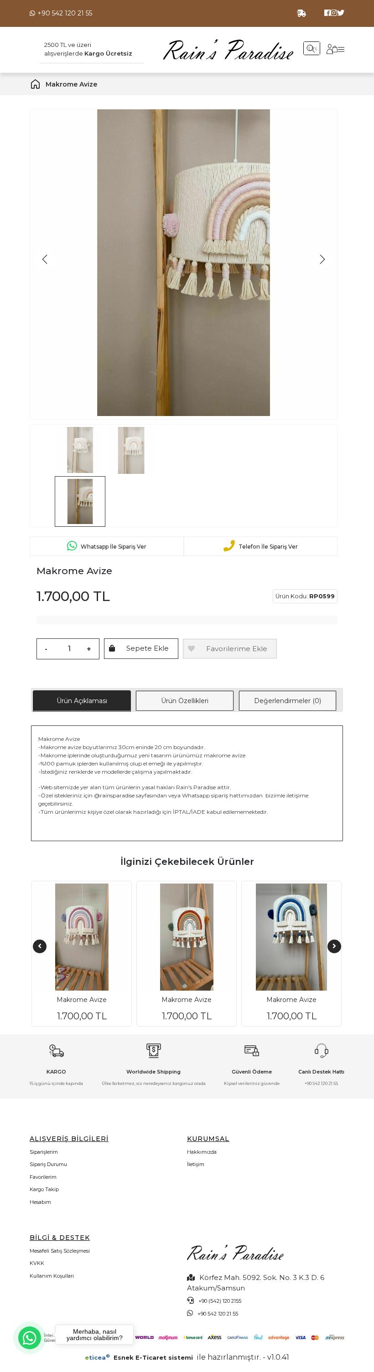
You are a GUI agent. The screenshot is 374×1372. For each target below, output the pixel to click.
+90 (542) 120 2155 (219, 1301)
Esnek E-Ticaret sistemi (140, 1357)
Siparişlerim (44, 1152)
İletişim (195, 1164)
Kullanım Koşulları (52, 1276)
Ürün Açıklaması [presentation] (82, 701)
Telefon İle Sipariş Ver (268, 546)
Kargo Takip (44, 1189)
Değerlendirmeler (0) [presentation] (287, 701)
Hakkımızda (202, 1152)
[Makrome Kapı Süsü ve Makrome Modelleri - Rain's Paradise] (228, 49)
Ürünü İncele (90, 1010)
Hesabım (40, 1202)
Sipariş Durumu (48, 1164)
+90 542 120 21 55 (64, 13)
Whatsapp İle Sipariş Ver (113, 546)
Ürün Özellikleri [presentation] (184, 701)
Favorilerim (43, 1177)
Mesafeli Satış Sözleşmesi (60, 1251)
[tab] (82, 701)
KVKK (37, 1263)
